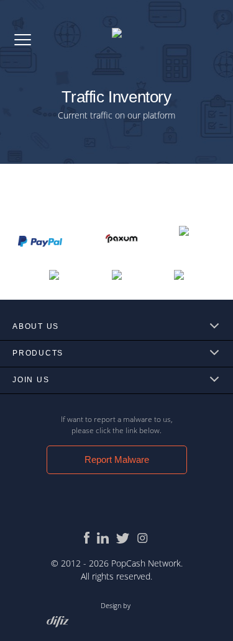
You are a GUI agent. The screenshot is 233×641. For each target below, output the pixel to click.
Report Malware (117, 459)
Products (37, 353)
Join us (30, 379)
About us (35, 326)
